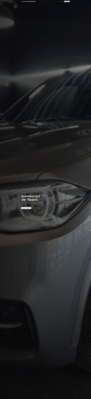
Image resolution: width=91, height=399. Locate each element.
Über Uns (45, 1)
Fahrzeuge (41, 1)
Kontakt (52, 1)
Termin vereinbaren (67, 1)
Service (49, 1)
